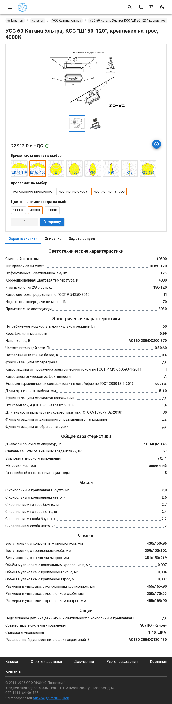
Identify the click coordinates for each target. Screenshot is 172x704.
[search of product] (129, 7)
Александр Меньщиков (51, 698)
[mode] (162, 7)
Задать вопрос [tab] (82, 239)
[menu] (9, 7)
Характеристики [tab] (23, 239)
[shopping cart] (151, 7)
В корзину (52, 222)
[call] (140, 7)
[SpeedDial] (156, 144)
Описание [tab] (53, 239)
